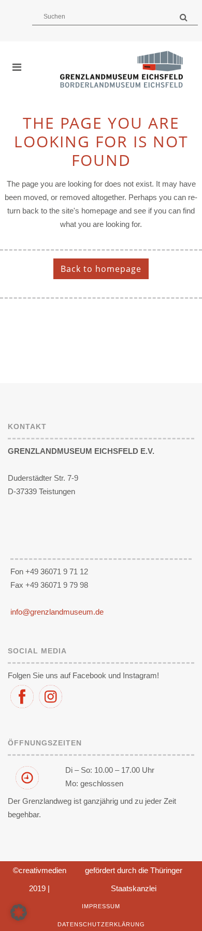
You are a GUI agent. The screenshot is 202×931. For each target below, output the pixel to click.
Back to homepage (101, 268)
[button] (18, 912)
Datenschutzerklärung (101, 924)
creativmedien (42, 870)
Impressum (101, 906)
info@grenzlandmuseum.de (57, 611)
